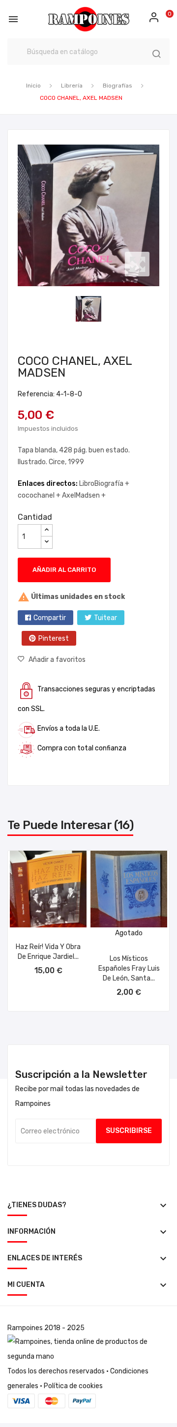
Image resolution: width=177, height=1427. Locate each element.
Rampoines (25, 1328)
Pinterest (53, 638)
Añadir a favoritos (57, 659)
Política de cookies (73, 1386)
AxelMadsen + (84, 495)
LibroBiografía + (104, 483)
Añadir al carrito (64, 569)
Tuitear (105, 618)
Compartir (49, 618)
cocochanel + (40, 495)
